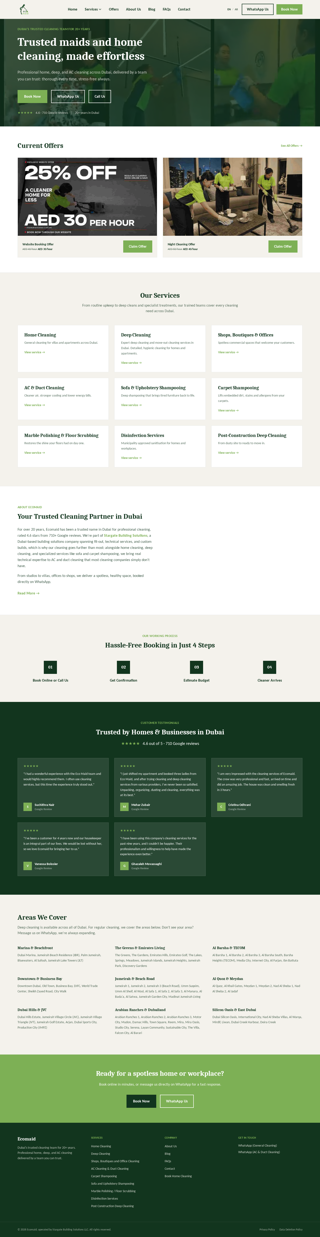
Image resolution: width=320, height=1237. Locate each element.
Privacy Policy (267, 1229)
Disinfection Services (104, 1199)
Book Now (289, 9)
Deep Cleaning (100, 1154)
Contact (184, 9)
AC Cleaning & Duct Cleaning (110, 1169)
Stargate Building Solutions (125, 535)
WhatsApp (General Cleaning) (257, 1146)
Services (91, 9)
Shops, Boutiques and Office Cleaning (115, 1161)
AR (236, 9)
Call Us (100, 96)
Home (72, 9)
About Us (133, 9)
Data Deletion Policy (290, 1229)
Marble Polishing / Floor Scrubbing (113, 1191)
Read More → (28, 593)
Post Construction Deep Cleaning (112, 1206)
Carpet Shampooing (104, 1176)
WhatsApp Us (257, 9)
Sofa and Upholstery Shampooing (112, 1184)
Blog (151, 9)
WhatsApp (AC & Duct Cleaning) (259, 1152)
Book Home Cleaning (178, 1176)
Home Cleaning (101, 1146)
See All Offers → (291, 146)
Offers (114, 9)
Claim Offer (138, 246)
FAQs (167, 9)
